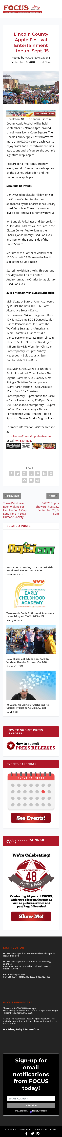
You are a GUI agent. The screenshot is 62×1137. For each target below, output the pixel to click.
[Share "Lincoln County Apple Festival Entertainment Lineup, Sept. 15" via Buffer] (51, 473)
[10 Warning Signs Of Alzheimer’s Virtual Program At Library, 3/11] (31, 685)
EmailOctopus (39, 1111)
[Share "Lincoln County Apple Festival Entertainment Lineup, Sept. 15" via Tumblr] (31, 473)
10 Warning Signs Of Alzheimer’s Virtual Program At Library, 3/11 (27, 706)
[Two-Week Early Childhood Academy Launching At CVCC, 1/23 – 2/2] (31, 593)
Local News (44, 62)
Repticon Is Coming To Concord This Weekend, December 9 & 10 (29, 569)
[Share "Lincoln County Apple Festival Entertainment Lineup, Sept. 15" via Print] (37, 480)
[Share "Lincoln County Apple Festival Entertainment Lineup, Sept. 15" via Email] (31, 480)
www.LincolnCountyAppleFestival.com (29, 436)
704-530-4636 (23, 440)
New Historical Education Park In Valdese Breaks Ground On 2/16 (27, 660)
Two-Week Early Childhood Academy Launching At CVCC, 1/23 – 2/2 (30, 615)
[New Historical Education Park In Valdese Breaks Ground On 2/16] (31, 639)
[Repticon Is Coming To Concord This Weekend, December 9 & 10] (31, 548)
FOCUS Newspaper (36, 57)
